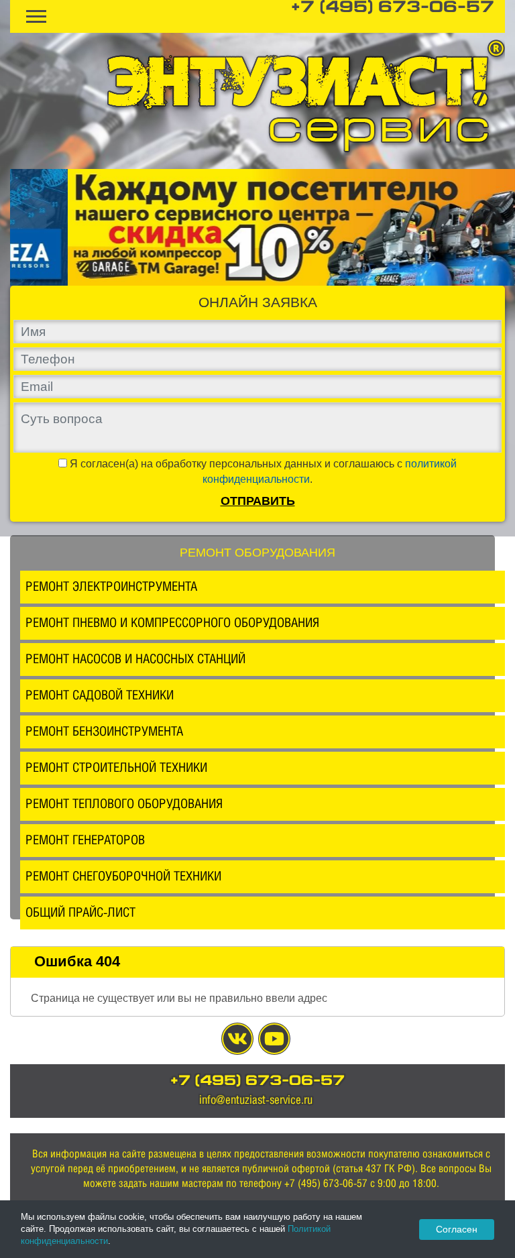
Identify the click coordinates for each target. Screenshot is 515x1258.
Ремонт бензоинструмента (104, 731)
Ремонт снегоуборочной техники (123, 875)
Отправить (258, 501)
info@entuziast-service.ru (255, 1099)
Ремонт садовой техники (99, 694)
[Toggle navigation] (36, 16)
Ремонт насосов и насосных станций (135, 658)
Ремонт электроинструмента (111, 586)
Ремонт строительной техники (116, 767)
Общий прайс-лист (80, 912)
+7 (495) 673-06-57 (392, 8)
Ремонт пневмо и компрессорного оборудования (172, 622)
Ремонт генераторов (85, 839)
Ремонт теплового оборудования (124, 803)
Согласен (456, 1229)
